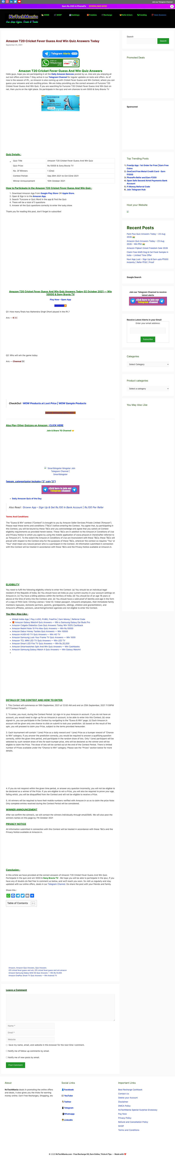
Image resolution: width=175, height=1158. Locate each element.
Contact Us (123, 1093)
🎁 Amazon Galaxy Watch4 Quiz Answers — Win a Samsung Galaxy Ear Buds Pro (51, 622)
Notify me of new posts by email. (24, 1057)
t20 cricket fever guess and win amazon (51, 970)
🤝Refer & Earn (126, 15)
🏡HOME (45, 15)
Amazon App (39, 196)
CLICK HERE (56, 425)
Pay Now (122, 1114)
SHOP (121, 1126)
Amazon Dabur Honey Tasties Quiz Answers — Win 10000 (40, 631)
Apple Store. (68, 193)
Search (130, 36)
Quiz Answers (40, 968)
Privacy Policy (124, 1118)
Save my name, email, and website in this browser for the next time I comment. (47, 1045)
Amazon (12, 968)
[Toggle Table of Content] (31, 903)
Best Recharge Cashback (130, 1089)
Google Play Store (49, 193)
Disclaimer (123, 1102)
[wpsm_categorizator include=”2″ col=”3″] (31, 481)
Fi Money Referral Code (138, 186)
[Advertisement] (60, 133)
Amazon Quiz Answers (25, 968)
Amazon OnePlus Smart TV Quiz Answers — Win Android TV (33, 975)
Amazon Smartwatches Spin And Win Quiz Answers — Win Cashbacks (46, 646)
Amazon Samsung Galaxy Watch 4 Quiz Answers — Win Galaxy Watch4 (46, 649)
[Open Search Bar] (42, 22)
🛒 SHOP (58, 15)
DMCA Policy (124, 1106)
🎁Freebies (92, 15)
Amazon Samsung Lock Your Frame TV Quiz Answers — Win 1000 (43, 637)
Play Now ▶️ (60, 305)
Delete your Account (128, 1098)
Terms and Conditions (128, 1130)
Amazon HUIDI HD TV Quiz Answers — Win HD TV (36, 634)
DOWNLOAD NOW (98, 6)
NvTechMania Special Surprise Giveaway (137, 1110)
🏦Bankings (74, 15)
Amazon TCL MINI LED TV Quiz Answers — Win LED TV (38, 640)
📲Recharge (106, 15)
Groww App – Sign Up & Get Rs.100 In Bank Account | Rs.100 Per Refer (63, 507)
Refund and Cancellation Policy (133, 1122)
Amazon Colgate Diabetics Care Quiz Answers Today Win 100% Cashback (47, 625)
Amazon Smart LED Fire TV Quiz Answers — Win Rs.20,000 (40, 643)
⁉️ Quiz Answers (159, 15)
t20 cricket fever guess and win (21, 970)
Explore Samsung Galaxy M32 (60, 413)
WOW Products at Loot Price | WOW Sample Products (54, 403)
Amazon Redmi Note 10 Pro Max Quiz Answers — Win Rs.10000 (42, 628)
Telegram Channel (58, 77)
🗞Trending (142, 15)
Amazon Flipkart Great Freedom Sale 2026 (147, 248)
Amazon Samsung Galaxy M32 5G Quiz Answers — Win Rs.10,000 (35, 973)
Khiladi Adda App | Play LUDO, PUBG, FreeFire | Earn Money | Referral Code (48, 619)
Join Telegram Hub (136, 189)
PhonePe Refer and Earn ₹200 (142, 177)
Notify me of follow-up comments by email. (28, 1051)
